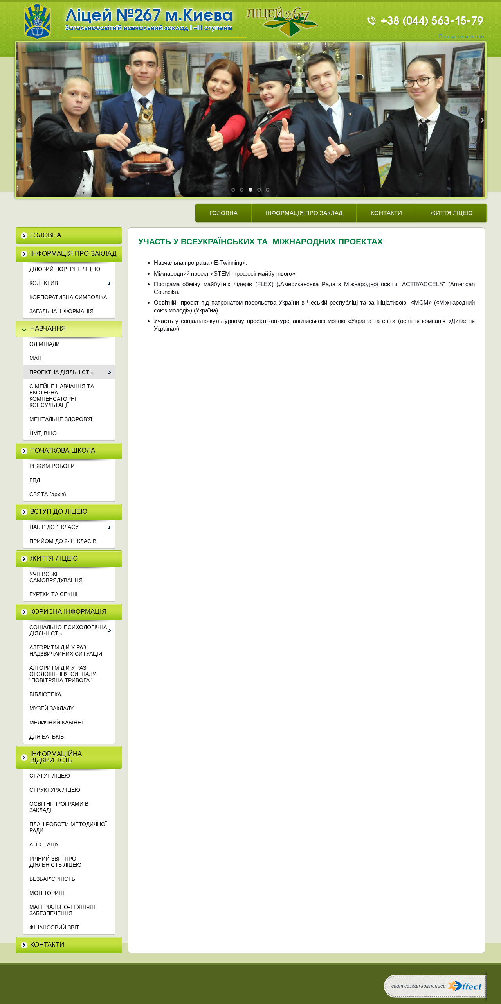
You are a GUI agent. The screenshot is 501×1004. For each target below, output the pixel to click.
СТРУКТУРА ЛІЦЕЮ (54, 790)
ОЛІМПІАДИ (44, 344)
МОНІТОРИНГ (47, 893)
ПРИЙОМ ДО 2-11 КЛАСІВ (62, 541)
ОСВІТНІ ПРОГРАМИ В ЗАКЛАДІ (58, 807)
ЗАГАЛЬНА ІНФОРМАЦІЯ (61, 311)
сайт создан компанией (418, 986)
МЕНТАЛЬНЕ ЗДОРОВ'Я (60, 419)
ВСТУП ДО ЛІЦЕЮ (58, 511)
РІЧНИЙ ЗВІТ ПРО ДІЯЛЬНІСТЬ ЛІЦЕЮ (55, 861)
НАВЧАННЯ (48, 328)
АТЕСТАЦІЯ (44, 844)
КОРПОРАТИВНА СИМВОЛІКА (68, 297)
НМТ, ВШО (43, 433)
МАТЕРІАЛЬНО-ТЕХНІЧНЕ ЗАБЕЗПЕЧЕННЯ (63, 910)
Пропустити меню (461, 36)
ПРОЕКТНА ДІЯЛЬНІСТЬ (61, 372)
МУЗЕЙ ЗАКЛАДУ (51, 708)
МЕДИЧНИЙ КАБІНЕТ (57, 722)
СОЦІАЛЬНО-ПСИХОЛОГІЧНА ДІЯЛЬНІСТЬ (68, 630)
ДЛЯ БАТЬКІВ (46, 736)
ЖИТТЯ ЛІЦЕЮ (451, 213)
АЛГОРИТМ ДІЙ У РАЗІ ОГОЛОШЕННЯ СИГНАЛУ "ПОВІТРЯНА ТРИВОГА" (62, 674)
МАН (35, 358)
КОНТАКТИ (386, 213)
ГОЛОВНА (223, 213)
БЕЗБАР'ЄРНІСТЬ (52, 879)
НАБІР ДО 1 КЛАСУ (54, 527)
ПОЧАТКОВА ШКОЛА (62, 450)
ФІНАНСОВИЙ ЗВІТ (54, 927)
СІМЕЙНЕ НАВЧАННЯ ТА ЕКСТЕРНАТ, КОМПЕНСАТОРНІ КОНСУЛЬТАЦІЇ (61, 395)
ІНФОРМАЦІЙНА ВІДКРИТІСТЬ (56, 757)
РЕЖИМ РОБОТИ (52, 466)
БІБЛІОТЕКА (45, 694)
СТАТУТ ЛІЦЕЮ (49, 776)
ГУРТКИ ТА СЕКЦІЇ (53, 594)
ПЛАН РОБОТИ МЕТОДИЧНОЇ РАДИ (68, 827)
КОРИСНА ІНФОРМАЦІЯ (68, 611)
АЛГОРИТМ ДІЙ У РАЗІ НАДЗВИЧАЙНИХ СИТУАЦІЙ (65, 650)
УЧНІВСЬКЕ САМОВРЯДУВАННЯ (56, 577)
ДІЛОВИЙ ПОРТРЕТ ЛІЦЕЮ (64, 269)
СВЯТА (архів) (47, 494)
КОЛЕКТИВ (43, 283)
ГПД (34, 480)
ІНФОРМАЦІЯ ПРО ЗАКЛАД (304, 213)
